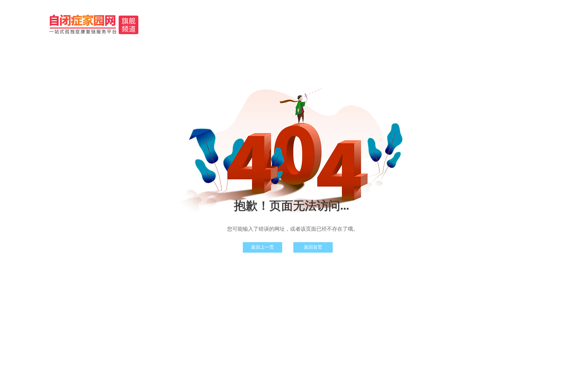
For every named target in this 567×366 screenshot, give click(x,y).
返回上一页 (262, 247)
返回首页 (313, 247)
